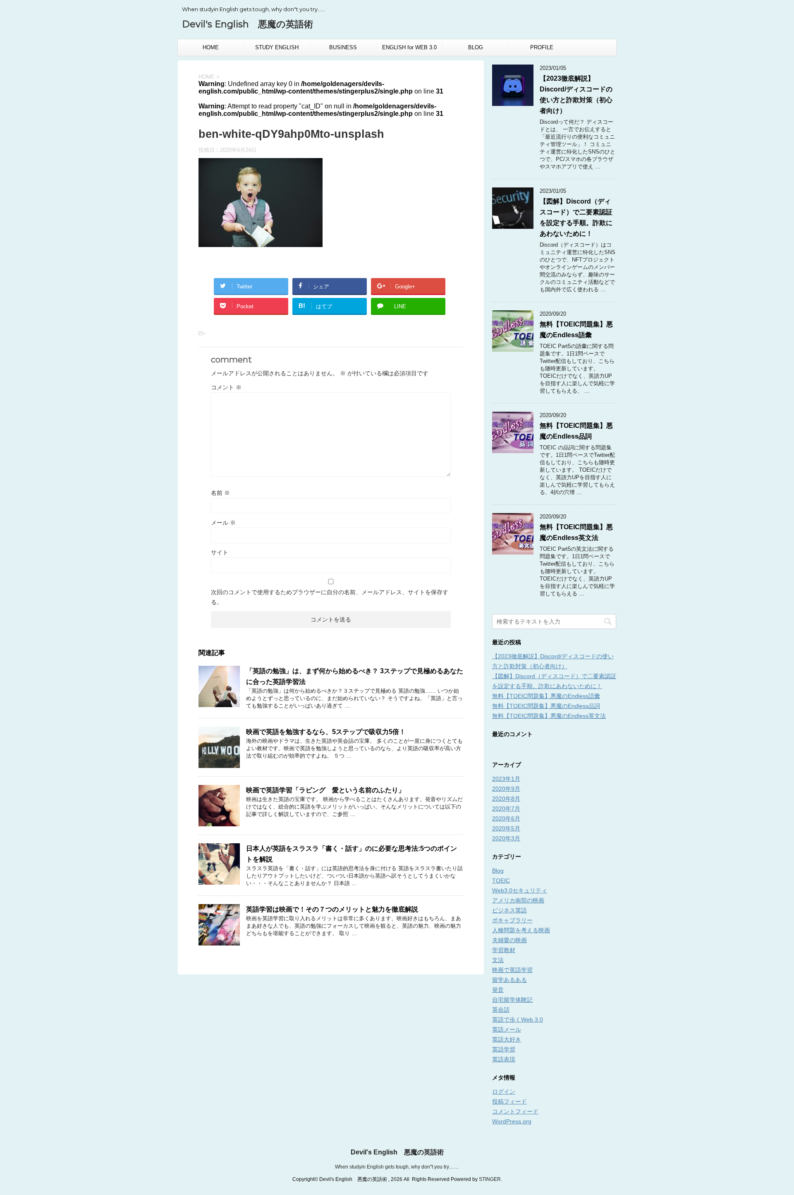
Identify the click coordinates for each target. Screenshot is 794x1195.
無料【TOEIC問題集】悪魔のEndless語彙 (546, 696)
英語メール (506, 1029)
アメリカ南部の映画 (518, 900)
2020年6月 (506, 818)
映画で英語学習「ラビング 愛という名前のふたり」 (325, 790)
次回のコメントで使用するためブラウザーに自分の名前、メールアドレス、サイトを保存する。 (329, 597)
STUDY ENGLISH (277, 47)
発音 (498, 989)
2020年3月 (506, 838)
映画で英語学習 (512, 970)
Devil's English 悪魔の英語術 (247, 24)
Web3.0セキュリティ (519, 890)
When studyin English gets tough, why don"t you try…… (397, 1167)
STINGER (490, 1179)
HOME (211, 47)
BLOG (475, 47)
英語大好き (506, 1039)
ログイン (503, 1091)
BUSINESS (343, 47)
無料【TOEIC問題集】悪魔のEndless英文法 (549, 716)
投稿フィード (509, 1101)
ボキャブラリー (512, 920)
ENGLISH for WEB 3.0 (409, 47)
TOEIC (501, 880)
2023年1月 (506, 778)
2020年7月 (506, 808)
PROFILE (541, 47)
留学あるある (509, 980)
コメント (226, 387)
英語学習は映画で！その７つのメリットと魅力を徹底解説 (332, 909)
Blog (498, 870)
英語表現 (503, 1059)
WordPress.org (511, 1121)
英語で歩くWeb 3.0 (517, 1019)
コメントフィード (515, 1111)
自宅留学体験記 (512, 999)
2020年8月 (506, 798)
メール (223, 522)
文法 (498, 960)
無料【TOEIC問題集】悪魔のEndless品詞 (546, 706)
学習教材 (503, 950)
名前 (220, 493)
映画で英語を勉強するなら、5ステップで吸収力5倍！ (326, 731)
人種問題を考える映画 (521, 930)
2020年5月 (506, 828)
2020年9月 (506, 788)
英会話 (500, 1009)
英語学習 (503, 1049)
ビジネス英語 (509, 910)
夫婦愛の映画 (509, 940)
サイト (219, 552)
